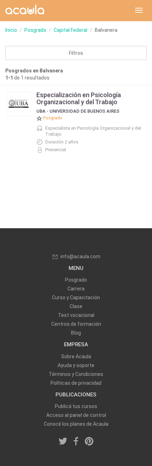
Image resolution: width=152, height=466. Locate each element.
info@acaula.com (80, 256)
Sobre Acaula (76, 356)
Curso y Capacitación (76, 297)
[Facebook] (76, 441)
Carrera (76, 288)
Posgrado (35, 30)
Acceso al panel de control (76, 415)
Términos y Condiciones (76, 374)
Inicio (11, 30)
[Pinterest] (89, 441)
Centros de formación (76, 324)
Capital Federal (70, 30)
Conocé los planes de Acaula (76, 424)
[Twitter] (63, 441)
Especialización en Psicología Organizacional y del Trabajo (78, 98)
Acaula (24, 10)
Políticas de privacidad (76, 383)
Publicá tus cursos (76, 406)
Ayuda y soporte (76, 365)
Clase (76, 306)
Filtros (76, 53)
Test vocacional (76, 315)
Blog (76, 333)
